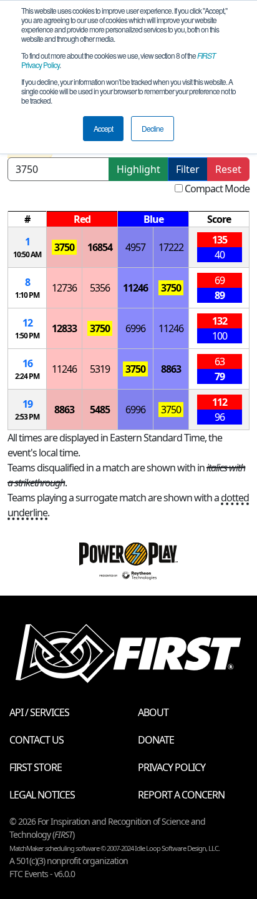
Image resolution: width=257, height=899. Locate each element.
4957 (135, 247)
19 (27, 404)
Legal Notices (42, 795)
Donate (156, 740)
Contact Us (36, 740)
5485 (100, 409)
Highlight (138, 169)
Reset (228, 169)
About (153, 712)
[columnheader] (27, 219)
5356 (100, 288)
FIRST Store (35, 767)
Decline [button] (152, 128)
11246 (135, 288)
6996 (135, 328)
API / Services (39, 712)
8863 (171, 369)
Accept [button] (103, 128)
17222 (170, 247)
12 (27, 323)
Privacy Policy (171, 767)
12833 (64, 328)
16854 (99, 247)
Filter (188, 169)
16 (27, 363)
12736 (64, 288)
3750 (64, 247)
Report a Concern (181, 795)
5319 (100, 369)
